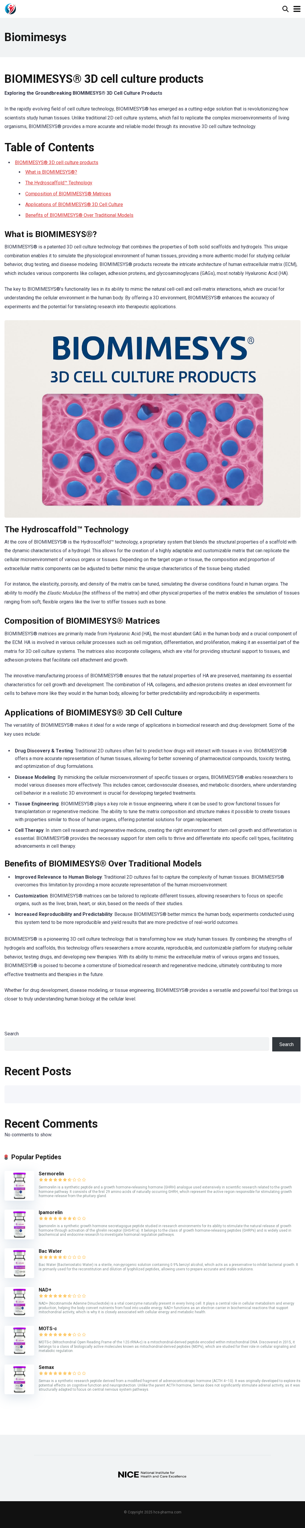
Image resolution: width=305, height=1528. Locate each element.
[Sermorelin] (19, 1199)
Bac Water (50, 1251)
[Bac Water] (19, 1276)
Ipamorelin (51, 1212)
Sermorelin (51, 1174)
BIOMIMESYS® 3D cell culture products (56, 162)
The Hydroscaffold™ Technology (58, 183)
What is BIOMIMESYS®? (51, 172)
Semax (46, 1367)
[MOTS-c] (19, 1354)
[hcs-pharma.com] (10, 8)
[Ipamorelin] (19, 1238)
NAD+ (45, 1290)
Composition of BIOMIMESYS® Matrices (68, 194)
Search (11, 1034)
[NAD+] (19, 1315)
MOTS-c (48, 1328)
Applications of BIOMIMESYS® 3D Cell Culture (74, 204)
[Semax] (19, 1392)
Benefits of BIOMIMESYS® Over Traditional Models (79, 215)
